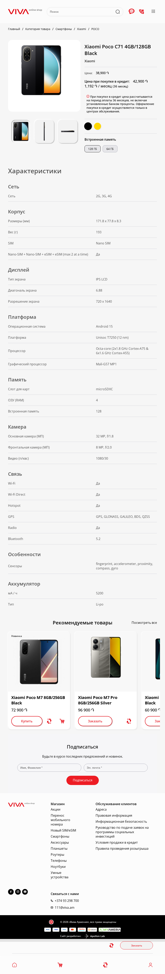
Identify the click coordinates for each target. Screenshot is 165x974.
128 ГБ (92, 149)
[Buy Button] (62, 721)
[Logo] (25, 11)
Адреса (101, 809)
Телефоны (59, 860)
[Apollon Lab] (94, 936)
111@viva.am (64, 907)
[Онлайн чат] (131, 11)
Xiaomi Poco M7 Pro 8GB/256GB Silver (97, 700)
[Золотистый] (97, 126)
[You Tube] (25, 892)
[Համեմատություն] (49, 721)
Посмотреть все (144, 622)
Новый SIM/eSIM (63, 830)
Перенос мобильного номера (60, 820)
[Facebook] (11, 892)
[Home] (14, 966)
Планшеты (59, 848)
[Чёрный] (88, 126)
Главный (14, 29)
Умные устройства (59, 874)
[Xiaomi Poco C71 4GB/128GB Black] (41, 70)
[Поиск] (117, 11)
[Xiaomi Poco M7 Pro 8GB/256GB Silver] (106, 661)
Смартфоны (60, 836)
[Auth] (150, 966)
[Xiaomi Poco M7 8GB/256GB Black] (39, 661)
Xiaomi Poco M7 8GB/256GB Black (38, 700)
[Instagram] (18, 892)
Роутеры (57, 854)
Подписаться (82, 780)
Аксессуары (60, 842)
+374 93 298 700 (67, 900)
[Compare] (105, 965)
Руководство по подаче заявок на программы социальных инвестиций (122, 832)
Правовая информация (114, 815)
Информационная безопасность (121, 821)
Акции (55, 809)
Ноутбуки (58, 866)
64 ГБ (110, 149)
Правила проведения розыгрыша (122, 848)
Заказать (136, 945)
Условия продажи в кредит (117, 842)
